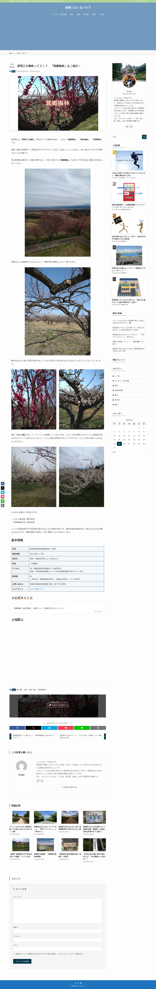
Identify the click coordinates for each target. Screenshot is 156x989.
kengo (22, 775)
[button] (17, 728)
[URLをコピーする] (98, 728)
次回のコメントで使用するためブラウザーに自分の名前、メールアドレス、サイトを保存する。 (50, 954)
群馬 (25, 690)
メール (16, 936)
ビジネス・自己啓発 (122, 381)
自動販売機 (119, 390)
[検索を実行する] (144, 137)
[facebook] (136, 1)
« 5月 (114, 452)
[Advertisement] (78, 34)
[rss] (142, 1)
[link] (38, 780)
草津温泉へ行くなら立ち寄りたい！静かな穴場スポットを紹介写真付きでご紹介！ (129, 329)
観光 (13, 71)
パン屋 (117, 376)
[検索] (145, 1)
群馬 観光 (32, 690)
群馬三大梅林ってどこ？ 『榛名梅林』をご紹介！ (129, 343)
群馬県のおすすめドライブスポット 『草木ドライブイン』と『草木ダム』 (129, 336)
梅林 (20, 690)
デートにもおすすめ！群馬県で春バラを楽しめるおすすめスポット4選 (129, 322)
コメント (17, 897)
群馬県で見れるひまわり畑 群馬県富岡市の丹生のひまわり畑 (129, 350)
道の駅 (117, 400)
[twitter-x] (139, 1)
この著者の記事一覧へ (69, 787)
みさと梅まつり (36, 589)
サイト (15, 945)
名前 (15, 927)
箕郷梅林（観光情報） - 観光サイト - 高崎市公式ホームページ (39, 608)
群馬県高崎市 (42, 690)
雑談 (116, 405)
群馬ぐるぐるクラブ (78, 7)
